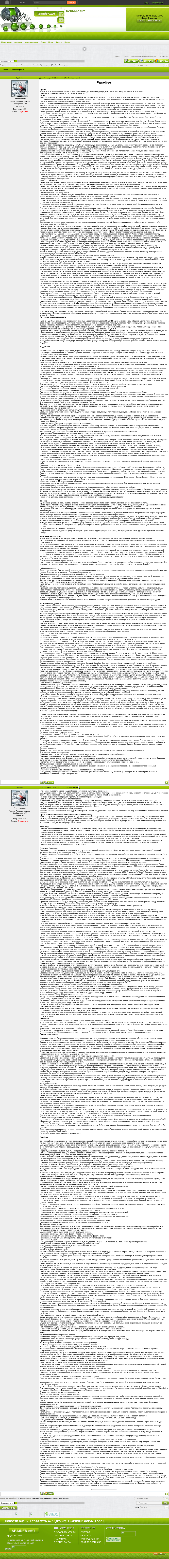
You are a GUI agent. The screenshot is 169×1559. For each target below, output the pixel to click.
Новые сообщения (121, 56)
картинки (76, 1521)
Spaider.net (23, 1530)
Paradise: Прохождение (42, 65)
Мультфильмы (31, 42)
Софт (43, 42)
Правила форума (148, 56)
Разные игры (26, 65)
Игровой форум (13, 65)
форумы (90, 1521)
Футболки (86, 1535)
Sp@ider (19, 78)
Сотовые (85, 1532)
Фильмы (18, 42)
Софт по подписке (91, 1542)
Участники (135, 56)
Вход (146, 3)
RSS (166, 56)
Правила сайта (62, 1542)
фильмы (25, 1521)
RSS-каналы (60, 1539)
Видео (67, 42)
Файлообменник (90, 1539)
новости (11, 1521)
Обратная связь (63, 1535)
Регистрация (157, 3)
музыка (45, 1521)
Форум (59, 42)
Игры (50, 42)
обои (100, 1521)
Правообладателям (65, 1532)
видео (56, 1521)
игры (65, 1521)
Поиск (160, 56)
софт (35, 1521)
